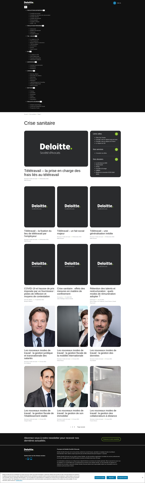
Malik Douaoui (27, 180)
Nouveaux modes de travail (30, 178)
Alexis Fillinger (93, 301)
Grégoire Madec (28, 420)
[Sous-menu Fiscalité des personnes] (43, 26)
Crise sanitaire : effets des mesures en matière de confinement (71, 291)
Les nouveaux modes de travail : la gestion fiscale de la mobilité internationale (72, 353)
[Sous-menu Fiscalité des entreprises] (44, 10)
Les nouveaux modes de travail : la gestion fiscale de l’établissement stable (39, 413)
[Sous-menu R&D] (30, 51)
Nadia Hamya (60, 360)
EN (120, 3)
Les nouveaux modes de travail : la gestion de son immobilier (70, 413)
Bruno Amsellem (61, 420)
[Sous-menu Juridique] (34, 71)
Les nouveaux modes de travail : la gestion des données (103, 353)
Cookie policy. (19, 480)
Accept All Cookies (122, 477)
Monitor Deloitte (69, 298)
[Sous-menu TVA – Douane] (36, 36)
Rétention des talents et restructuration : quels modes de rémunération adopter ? (103, 292)
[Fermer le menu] (25, 7)
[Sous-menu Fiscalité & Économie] (41, 101)
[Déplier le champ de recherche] (114, 3)
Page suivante (81, 427)
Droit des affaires (28, 299)
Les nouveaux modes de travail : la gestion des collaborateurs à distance (103, 413)
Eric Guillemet (100, 301)
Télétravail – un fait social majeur (70, 232)
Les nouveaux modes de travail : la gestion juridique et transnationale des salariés (38, 354)
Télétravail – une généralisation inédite (101, 232)
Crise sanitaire (32, 114)
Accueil (26, 114)
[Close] (142, 477)
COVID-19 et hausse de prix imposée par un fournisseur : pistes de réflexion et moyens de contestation (39, 292)
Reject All (111, 477)
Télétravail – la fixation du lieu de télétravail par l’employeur (38, 233)
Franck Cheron (108, 301)
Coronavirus (60, 297)
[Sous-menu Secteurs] (34, 88)
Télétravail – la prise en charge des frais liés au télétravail (52, 173)
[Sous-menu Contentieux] (36, 62)
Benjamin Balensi (28, 301)
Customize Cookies (99, 477)
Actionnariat (93, 299)
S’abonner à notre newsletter (111, 439)
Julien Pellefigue (61, 298)
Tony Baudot (93, 360)
